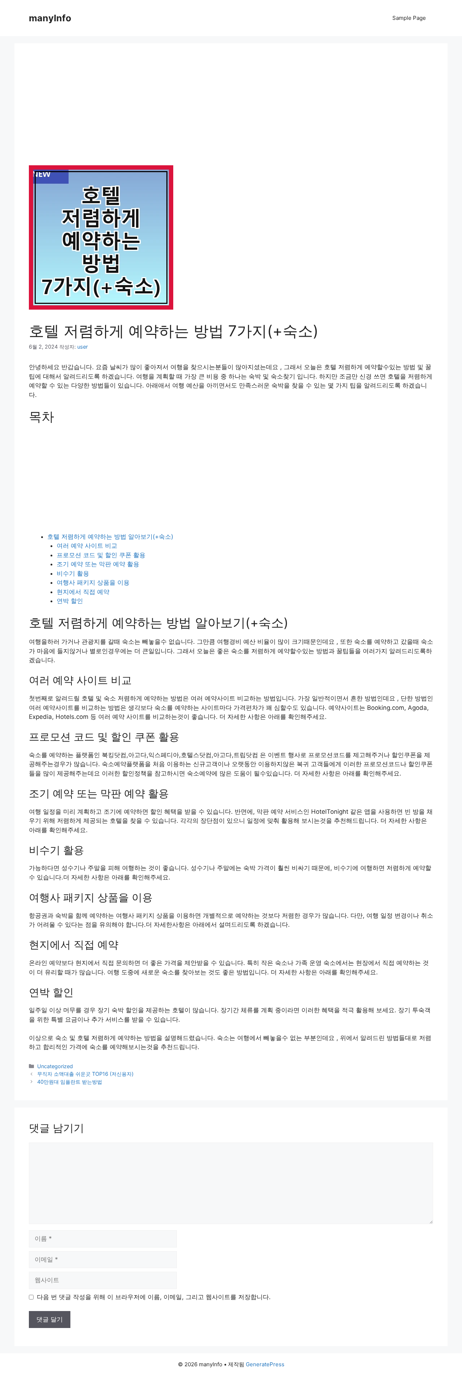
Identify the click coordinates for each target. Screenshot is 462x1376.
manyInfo (50, 18)
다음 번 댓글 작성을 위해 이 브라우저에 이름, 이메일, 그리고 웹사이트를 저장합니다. (154, 1297)
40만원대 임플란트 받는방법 (69, 1082)
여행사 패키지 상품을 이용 (93, 582)
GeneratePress (265, 1364)
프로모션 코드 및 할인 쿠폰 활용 (101, 555)
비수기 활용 (73, 573)
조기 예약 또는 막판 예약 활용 (98, 564)
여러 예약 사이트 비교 (87, 545)
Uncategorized (55, 1066)
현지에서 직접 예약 (83, 591)
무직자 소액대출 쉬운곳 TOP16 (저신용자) (85, 1074)
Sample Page (409, 17)
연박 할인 (70, 600)
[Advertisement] (231, 111)
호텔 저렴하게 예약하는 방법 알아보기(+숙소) (110, 536)
